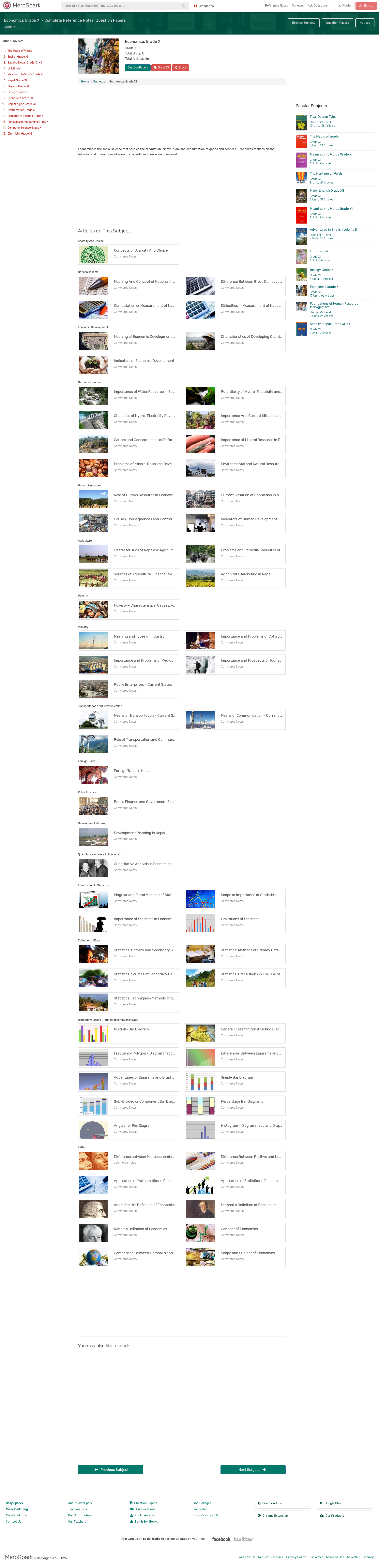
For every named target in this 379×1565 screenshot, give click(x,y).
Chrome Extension (275, 1515)
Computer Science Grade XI (25, 127)
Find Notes (199, 1509)
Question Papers (337, 22)
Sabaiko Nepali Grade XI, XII (25, 62)
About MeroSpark (80, 1503)
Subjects (99, 81)
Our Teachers (77, 1521)
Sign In (346, 5)
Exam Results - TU (205, 1515)
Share (182, 67)
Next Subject (249, 1470)
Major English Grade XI (22, 104)
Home (85, 81)
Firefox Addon (272, 1503)
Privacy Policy (296, 1557)
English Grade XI (18, 56)
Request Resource (270, 1557)
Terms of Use (335, 1557)
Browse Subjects (303, 22)
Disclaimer (316, 1557)
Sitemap (368, 1557)
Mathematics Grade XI (22, 110)
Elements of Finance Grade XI (26, 116)
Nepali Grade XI (17, 80)
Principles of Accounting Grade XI (28, 122)
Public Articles (144, 1515)
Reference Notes (276, 5)
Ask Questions (145, 1509)
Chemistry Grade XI (20, 133)
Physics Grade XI (18, 86)
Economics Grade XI (20, 98)
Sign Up (368, 5)
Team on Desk (77, 1509)
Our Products (334, 1515)
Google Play (332, 1503)
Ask (318, 5)
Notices (365, 22)
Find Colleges (201, 1503)
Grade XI (163, 67)
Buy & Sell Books (146, 1521)
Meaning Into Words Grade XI (25, 74)
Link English (15, 68)
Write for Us (247, 1557)
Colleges (298, 5)
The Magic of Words (20, 50)
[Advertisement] (181, 116)
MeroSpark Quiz (17, 1515)
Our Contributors (80, 1515)
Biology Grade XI (18, 92)
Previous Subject (114, 1470)
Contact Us (14, 1521)
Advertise (353, 1557)
